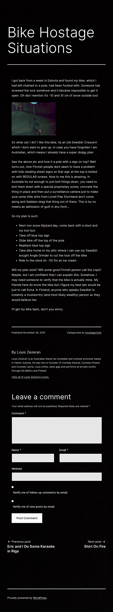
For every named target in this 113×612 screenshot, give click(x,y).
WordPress (39, 597)
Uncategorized (93, 332)
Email (63, 450)
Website (17, 468)
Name (16, 450)
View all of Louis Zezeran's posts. (30, 376)
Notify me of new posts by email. (34, 506)
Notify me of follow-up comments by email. (40, 492)
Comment (19, 413)
